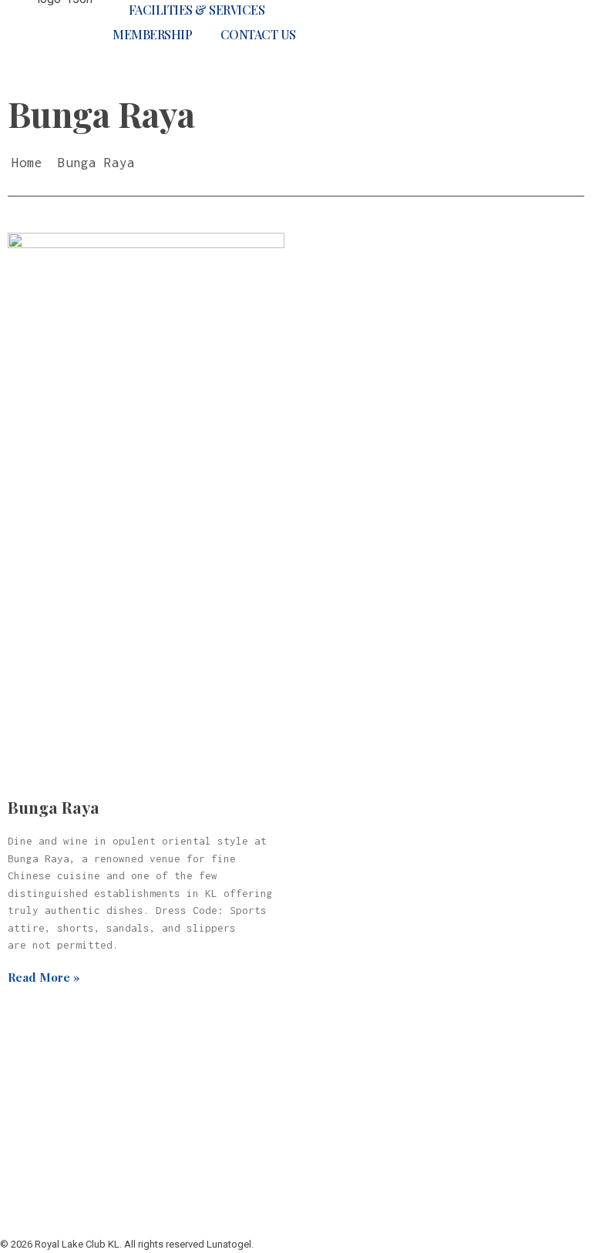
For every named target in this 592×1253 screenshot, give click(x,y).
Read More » (44, 977)
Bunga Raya (53, 807)
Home (27, 162)
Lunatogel (203, 1059)
